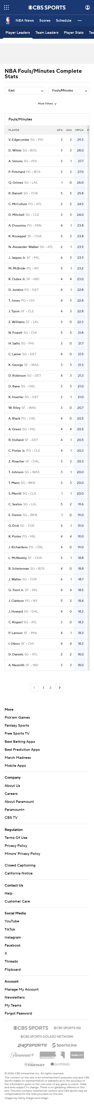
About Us (12, 785)
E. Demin (15, 515)
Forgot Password (18, 1013)
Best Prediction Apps (22, 749)
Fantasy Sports (17, 725)
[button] (6, 7)
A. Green (14, 429)
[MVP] (77, 1053)
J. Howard (15, 612)
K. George (15, 365)
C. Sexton (15, 504)
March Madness (18, 757)
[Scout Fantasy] (34, 1064)
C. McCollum (17, 204)
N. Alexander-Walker (23, 247)
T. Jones (14, 301)
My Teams (13, 1005)
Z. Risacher (16, 461)
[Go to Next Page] (60, 688)
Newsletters (15, 997)
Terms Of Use (16, 837)
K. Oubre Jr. (16, 279)
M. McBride (16, 268)
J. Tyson (14, 311)
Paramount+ (15, 809)
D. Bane (14, 386)
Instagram (13, 937)
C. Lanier (14, 354)
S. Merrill (14, 494)
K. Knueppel (17, 236)
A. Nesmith (16, 665)
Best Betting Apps (20, 741)
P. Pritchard (16, 172)
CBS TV (11, 817)
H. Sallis (14, 344)
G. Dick (13, 526)
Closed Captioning (20, 865)
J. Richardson (18, 547)
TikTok (10, 929)
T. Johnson (16, 472)
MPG (78, 130)
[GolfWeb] (60, 1064)
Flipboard (13, 969)
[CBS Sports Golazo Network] (47, 1036)
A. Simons (15, 161)
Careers (11, 793)
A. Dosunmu (17, 226)
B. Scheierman (18, 569)
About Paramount (19, 801)
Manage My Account (22, 989)
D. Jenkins (15, 290)
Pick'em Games (17, 717)
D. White (14, 151)
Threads (11, 961)
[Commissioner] (52, 1053)
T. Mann (14, 483)
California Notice (19, 873)
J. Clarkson (16, 601)
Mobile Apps (15, 765)
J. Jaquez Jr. (17, 258)
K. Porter (14, 537)
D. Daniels (15, 654)
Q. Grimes (15, 183)
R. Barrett (15, 193)
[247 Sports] (32, 1044)
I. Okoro (14, 644)
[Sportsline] (64, 1044)
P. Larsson (15, 633)
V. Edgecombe (18, 140)
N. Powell (15, 333)
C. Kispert (15, 622)
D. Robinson (17, 376)
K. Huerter (16, 397)
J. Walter (14, 579)
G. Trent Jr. (16, 590)
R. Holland (16, 440)
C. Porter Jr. (16, 451)
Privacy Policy (16, 845)
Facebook (13, 945)
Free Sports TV (17, 733)
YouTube (12, 921)
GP (59, 130)
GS (68, 130)
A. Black (14, 419)
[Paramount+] (22, 1054)
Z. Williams (16, 322)
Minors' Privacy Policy (22, 853)
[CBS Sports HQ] (67, 1027)
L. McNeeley (17, 558)
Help (9, 893)
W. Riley (14, 408)
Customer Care (17, 901)
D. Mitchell (16, 215)
